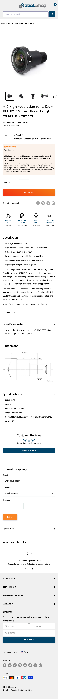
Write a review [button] (29, 450)
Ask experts (36, 225)
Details (8, 225)
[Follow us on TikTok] (30, 665)
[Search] (52, 14)
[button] (56, 96)
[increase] (32, 182)
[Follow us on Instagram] (15, 665)
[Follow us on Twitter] (10, 665)
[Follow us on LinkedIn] (35, 665)
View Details (22, 225)
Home (3, 23)
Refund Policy (8, 529)
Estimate (10, 517)
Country (6, 475)
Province (7, 487)
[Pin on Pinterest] (43, 203)
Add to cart (29, 192)
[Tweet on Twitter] (48, 203)
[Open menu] (4, 6)
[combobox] (26, 14)
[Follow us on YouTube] (25, 665)
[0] (53, 5)
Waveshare (8, 122)
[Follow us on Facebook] (4, 665)
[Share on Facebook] (38, 203)
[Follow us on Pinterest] (20, 665)
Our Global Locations (10, 652)
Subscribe (29, 639)
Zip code (6, 500)
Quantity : (7, 182)
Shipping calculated (32, 139)
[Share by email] (53, 203)
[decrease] (16, 182)
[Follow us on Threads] (40, 665)
